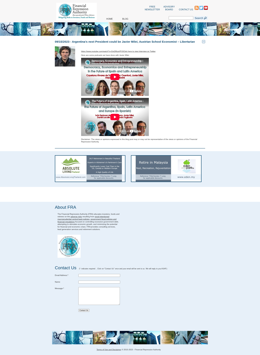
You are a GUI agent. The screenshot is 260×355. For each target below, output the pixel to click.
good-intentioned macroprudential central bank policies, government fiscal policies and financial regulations (87, 219)
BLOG (125, 19)
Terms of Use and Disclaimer (109, 349)
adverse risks (76, 216)
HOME (109, 19)
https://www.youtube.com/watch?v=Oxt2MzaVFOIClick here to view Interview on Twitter (118, 51)
